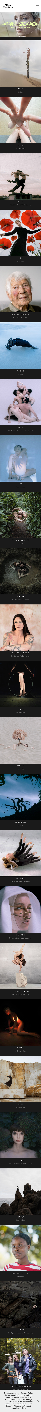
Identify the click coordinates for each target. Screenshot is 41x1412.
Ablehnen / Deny (19, 1408)
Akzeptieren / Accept (22, 1406)
